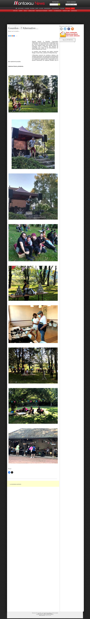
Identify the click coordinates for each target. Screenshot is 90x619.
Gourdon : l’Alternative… (23, 28)
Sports (50, 10)
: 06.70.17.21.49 (45, 615)
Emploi (72, 8)
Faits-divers (21, 8)
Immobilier (67, 8)
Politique (32, 8)
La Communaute (57, 10)
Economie (27, 8)
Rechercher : (56, 2)
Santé (36, 8)
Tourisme (62, 8)
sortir (20, 10)
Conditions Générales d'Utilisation (48, 614)
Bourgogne (74, 10)
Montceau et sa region (41, 10)
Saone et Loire (66, 10)
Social (25, 10)
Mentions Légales (39, 614)
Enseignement (47, 8)
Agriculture (32, 10)
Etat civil (15, 10)
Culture (41, 8)
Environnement (55, 8)
